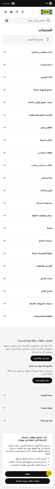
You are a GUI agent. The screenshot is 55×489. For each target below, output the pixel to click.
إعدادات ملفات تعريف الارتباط (27, 481)
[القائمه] (5, 12)
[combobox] (30, 20)
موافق (27, 474)
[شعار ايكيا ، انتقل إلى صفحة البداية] (46, 12)
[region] (27, 460)
